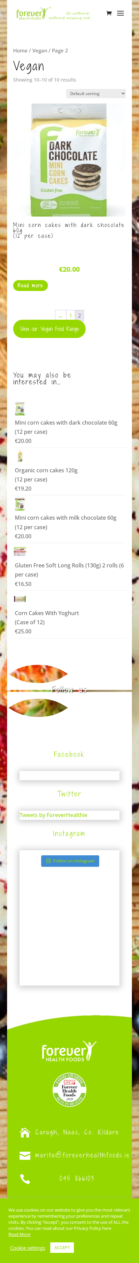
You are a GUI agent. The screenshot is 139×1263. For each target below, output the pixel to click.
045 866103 (77, 1178)
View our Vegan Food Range (49, 329)
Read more (30, 285)
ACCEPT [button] (62, 1247)
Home (20, 50)
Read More (19, 1234)
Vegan (39, 50)
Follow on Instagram (73, 861)
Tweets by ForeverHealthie (53, 815)
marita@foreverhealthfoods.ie (82, 1154)
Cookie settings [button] (27, 1248)
